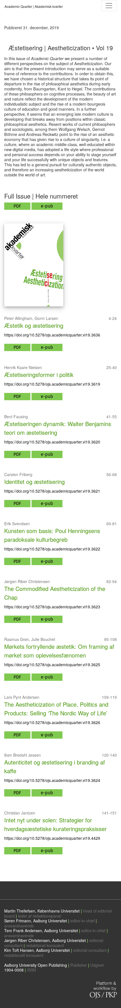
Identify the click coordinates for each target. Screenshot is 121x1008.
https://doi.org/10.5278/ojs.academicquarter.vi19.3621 (52, 491)
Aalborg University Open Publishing (35, 965)
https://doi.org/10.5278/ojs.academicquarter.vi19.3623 (52, 606)
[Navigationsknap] (109, 5)
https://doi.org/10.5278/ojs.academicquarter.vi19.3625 (52, 664)
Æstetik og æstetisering (33, 325)
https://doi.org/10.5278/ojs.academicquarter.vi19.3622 (52, 549)
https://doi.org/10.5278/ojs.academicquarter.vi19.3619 (52, 384)
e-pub (47, 206)
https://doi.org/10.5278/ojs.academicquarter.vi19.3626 (52, 722)
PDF (17, 206)
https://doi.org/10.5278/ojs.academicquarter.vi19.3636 (52, 335)
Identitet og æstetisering (34, 481)
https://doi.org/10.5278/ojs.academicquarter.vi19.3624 (52, 780)
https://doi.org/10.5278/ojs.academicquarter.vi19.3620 (52, 442)
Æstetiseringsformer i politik (38, 374)
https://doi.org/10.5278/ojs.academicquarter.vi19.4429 (52, 838)
